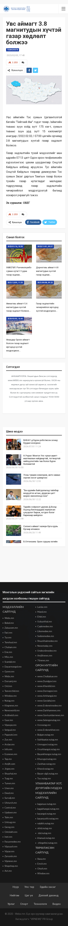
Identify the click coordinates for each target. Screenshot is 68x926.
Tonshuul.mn (11, 642)
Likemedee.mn (44, 631)
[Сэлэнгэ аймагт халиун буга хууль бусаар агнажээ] (13, 530)
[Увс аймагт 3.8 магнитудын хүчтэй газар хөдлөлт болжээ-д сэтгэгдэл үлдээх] (23, 214)
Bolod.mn (9, 623)
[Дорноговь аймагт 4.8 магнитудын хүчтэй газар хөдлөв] (49, 253)
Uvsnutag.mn (44, 725)
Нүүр (16, 887)
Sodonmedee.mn (45, 636)
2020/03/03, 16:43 (15, 319)
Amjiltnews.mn (44, 656)
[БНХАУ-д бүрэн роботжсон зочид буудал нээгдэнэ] (13, 444)
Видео (56, 904)
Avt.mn (8, 871)
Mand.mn (42, 612)
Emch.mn (42, 864)
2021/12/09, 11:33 (15, 282)
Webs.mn (9, 618)
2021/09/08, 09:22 (45, 282)
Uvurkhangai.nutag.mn (48, 749)
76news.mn (43, 661)
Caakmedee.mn (45, 626)
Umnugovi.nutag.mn (47, 745)
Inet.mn (8, 837)
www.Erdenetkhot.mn (48, 730)
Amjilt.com (10, 764)
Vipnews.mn (11, 861)
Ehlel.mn (41, 617)
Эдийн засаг (48, 887)
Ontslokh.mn (11, 832)
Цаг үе (29, 895)
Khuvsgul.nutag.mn (46, 759)
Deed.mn (9, 793)
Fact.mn (8, 633)
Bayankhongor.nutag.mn (49, 754)
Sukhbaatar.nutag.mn (47, 740)
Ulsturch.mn (11, 803)
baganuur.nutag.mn (46, 804)
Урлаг (11, 904)
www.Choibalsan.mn (47, 676)
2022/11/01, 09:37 (45, 246)
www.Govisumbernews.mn (50, 715)
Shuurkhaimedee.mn (47, 641)
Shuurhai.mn (11, 774)
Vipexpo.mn (10, 725)
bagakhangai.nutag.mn (48, 809)
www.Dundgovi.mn (46, 681)
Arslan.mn (9, 745)
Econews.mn (11, 754)
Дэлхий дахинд (48, 895)
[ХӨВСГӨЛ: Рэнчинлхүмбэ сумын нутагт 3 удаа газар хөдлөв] (19, 253)
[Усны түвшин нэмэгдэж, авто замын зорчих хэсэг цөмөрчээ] (13, 479)
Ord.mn (8, 686)
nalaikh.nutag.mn (45, 824)
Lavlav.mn (42, 607)
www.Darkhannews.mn (48, 711)
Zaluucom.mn (11, 628)
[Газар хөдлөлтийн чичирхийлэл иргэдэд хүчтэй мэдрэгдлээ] (49, 290)
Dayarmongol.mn (13, 667)
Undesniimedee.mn (46, 651)
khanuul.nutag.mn (46, 838)
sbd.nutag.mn (44, 833)
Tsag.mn (9, 779)
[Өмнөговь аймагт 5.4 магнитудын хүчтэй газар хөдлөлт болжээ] (19, 290)
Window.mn (11, 696)
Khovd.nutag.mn (45, 769)
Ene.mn (8, 652)
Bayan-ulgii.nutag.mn (47, 774)
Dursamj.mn (11, 681)
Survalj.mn (10, 798)
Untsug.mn (10, 822)
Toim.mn (9, 817)
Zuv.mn (8, 740)
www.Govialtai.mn (46, 701)
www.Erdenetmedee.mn (49, 706)
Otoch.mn (42, 869)
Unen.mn (9, 788)
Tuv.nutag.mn (44, 779)
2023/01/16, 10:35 (15, 246)
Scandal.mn (10, 662)
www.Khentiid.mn (46, 686)
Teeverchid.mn (12, 691)
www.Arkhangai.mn (47, 696)
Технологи (12, 50)
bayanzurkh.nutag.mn (47, 819)
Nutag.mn (9, 701)
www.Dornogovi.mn (47, 691)
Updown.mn (11, 813)
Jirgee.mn (9, 769)
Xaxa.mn (41, 859)
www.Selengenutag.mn (48, 720)
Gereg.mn (9, 827)
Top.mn (8, 759)
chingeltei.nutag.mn (47, 843)
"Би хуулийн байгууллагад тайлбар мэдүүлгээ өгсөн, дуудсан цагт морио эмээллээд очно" (41, 493)
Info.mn (8, 749)
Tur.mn (8, 638)
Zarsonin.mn (11, 856)
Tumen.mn (10, 783)
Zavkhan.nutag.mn (46, 764)
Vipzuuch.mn (11, 847)
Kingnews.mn (11, 706)
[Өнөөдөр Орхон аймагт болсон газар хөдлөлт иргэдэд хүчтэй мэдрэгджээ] (19, 326)
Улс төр (29, 887)
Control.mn (10, 808)
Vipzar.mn (9, 851)
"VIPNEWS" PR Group (41, 919)
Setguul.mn (10, 730)
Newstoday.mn (44, 646)
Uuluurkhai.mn (44, 622)
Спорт (24, 904)
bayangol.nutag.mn (46, 814)
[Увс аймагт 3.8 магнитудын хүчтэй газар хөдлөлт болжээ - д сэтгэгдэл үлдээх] (23, 62)
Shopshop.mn (11, 866)
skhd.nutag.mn (44, 828)
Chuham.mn (10, 647)
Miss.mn (9, 657)
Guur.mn (9, 720)
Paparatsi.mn (11, 735)
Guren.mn (9, 672)
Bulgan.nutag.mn (45, 735)
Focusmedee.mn (13, 842)
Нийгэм (14, 895)
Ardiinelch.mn (11, 715)
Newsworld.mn (12, 711)
